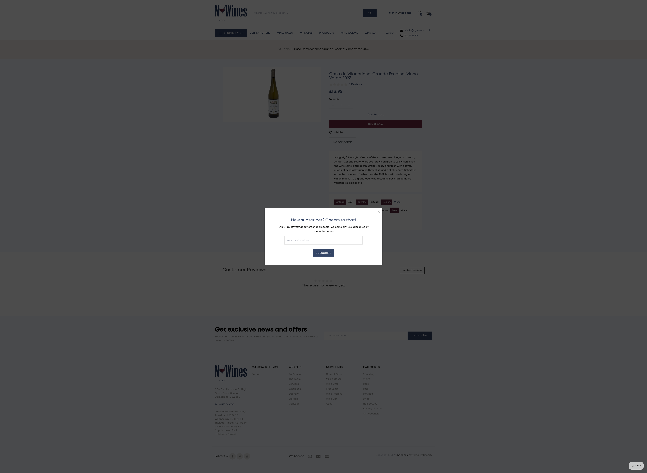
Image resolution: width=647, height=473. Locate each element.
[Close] (379, 211)
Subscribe (323, 253)
